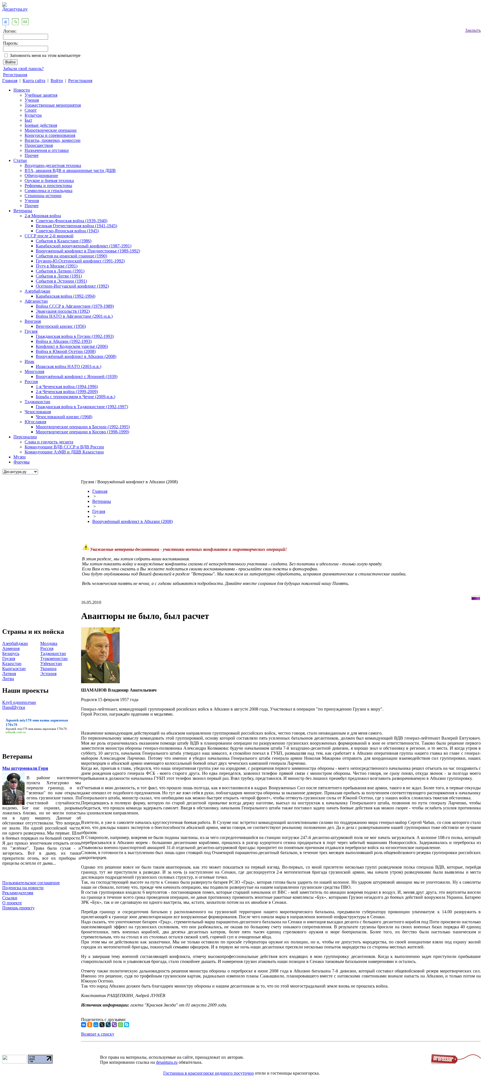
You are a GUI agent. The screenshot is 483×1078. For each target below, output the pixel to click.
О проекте (12, 902)
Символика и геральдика (48, 190)
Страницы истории (43, 195)
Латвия (9, 673)
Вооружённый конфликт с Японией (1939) (76, 376)
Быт (28, 120)
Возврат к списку (97, 1034)
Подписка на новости (23, 887)
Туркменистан (54, 658)
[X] (102, 1024)
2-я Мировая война (43, 215)
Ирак (29, 361)
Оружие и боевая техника (49, 180)
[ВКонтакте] (83, 1024)
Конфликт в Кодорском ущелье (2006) (72, 346)
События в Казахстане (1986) (63, 240)
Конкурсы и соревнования (50, 135)
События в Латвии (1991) (60, 271)
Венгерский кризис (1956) (61, 326)
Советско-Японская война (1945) (67, 230)
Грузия (31, 331)
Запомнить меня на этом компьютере (45, 55)
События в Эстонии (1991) (61, 281)
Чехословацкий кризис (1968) (64, 416)
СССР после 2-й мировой (49, 235)
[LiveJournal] (108, 1024)
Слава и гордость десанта (49, 441)
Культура (33, 115)
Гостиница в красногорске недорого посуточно (208, 1073)
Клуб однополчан (19, 702)
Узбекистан (51, 663)
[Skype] (126, 1024)
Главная (9, 80)
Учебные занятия (41, 95)
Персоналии (25, 436)
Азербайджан (37, 291)
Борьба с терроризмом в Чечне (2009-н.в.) (75, 396)
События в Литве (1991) (59, 276)
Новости (21, 90)
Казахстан (12, 663)
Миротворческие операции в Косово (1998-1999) (82, 431)
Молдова (48, 643)
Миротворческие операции (51, 130)
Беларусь (10, 653)
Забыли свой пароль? (23, 68)
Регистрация (15, 74)
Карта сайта (34, 80)
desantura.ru (166, 1062)
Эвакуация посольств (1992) (63, 311)
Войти (57, 80)
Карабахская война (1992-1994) (65, 296)
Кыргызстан (14, 668)
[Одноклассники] (89, 1024)
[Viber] (114, 1024)
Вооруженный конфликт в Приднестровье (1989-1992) (88, 250)
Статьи (20, 160)
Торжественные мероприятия (53, 105)
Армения (11, 648)
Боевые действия (41, 125)
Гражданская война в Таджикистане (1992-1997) (82, 406)
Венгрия (33, 321)
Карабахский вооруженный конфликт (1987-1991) (83, 245)
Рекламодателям (17, 892)
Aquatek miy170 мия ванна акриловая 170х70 (36, 728)
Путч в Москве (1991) (56, 266)
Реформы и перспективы (48, 185)
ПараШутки (13, 707)
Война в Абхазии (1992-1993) (64, 341)
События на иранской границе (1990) (71, 256)
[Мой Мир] (95, 1024)
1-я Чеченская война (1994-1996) (67, 386)
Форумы (21, 462)
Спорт (31, 110)
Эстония (48, 673)
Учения (32, 100)
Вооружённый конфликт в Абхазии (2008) (76, 356)
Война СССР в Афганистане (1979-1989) (75, 306)
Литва (8, 678)
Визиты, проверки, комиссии (52, 140)
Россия (31, 381)
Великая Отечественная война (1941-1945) (76, 225)
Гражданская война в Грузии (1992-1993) (75, 336)
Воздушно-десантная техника (53, 165)
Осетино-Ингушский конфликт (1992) (72, 286)
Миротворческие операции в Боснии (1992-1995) (83, 426)
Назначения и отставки (47, 150)
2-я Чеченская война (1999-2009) (67, 391)
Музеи (19, 457)
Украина (48, 668)
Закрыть (473, 30)
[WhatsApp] (120, 1024)
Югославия (35, 421)
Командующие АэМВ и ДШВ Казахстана (64, 452)
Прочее (32, 155)
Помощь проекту (18, 907)
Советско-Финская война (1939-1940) (71, 220)
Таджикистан (37, 401)
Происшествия (39, 145)
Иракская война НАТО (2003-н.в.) (68, 366)
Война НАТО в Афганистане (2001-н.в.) (74, 316)
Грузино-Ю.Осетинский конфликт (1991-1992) (80, 261)
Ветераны (22, 210)
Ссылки (9, 897)
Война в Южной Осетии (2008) (66, 351)
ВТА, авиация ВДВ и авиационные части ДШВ (70, 170)
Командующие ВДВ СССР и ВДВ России (64, 446)
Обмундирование (41, 175)
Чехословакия (38, 411)
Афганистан (36, 301)
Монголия (34, 371)
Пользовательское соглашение (31, 882)
